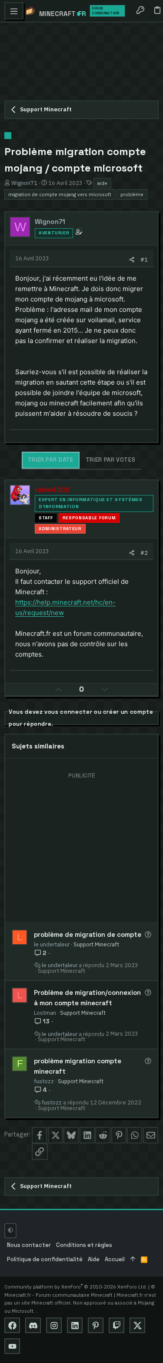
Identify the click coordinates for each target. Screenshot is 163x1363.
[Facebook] (12, 1325)
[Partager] (132, 260)
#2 (144, 552)
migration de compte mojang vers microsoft (59, 194)
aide (102, 183)
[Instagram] (54, 1325)
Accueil (115, 1259)
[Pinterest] (95, 1325)
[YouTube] (12, 1346)
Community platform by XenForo (75, 1286)
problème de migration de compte (87, 934)
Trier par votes (111, 459)
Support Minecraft (96, 944)
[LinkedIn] (75, 1325)
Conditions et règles (84, 1245)
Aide (94, 1259)
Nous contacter (29, 1245)
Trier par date (50, 459)
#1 (144, 259)
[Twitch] (116, 1325)
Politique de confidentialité (45, 1259)
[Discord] (33, 1325)
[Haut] (132, 1260)
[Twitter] (137, 1325)
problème (131, 194)
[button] (13, 10)
